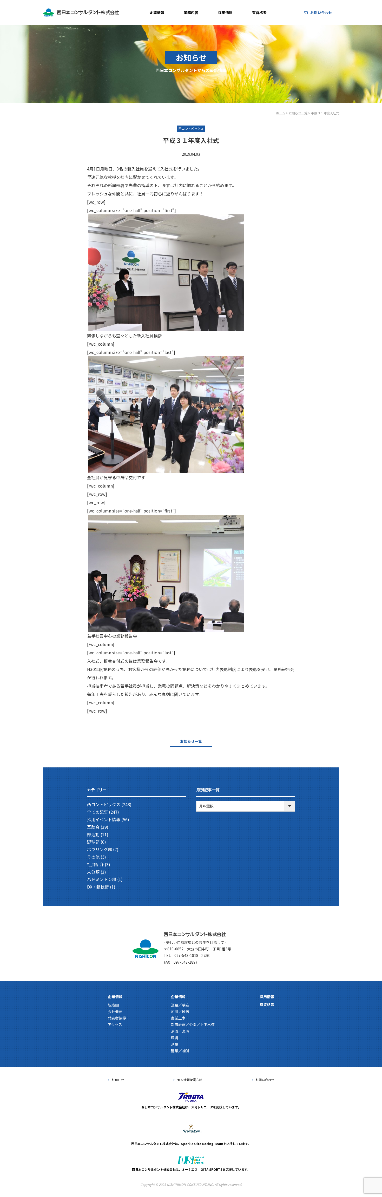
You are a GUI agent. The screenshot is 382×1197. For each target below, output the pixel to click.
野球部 (93, 842)
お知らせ (117, 1079)
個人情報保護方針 (189, 1079)
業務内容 (191, 12)
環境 (174, 1037)
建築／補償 (180, 1050)
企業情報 (157, 12)
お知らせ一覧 (298, 113)
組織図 (113, 1005)
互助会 (93, 827)
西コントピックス (103, 804)
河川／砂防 (180, 1011)
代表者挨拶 (117, 1018)
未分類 (93, 872)
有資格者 (259, 12)
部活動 (93, 834)
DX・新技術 (98, 887)
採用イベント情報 (103, 819)
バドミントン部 (101, 879)
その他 (93, 857)
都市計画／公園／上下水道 (193, 1024)
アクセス (115, 1024)
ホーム (280, 113)
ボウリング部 (99, 849)
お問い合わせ (321, 12)
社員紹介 (95, 864)
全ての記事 (97, 812)
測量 (174, 1044)
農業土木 (178, 1018)
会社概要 (115, 1011)
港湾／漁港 (180, 1031)
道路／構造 (180, 1005)
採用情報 (225, 12)
